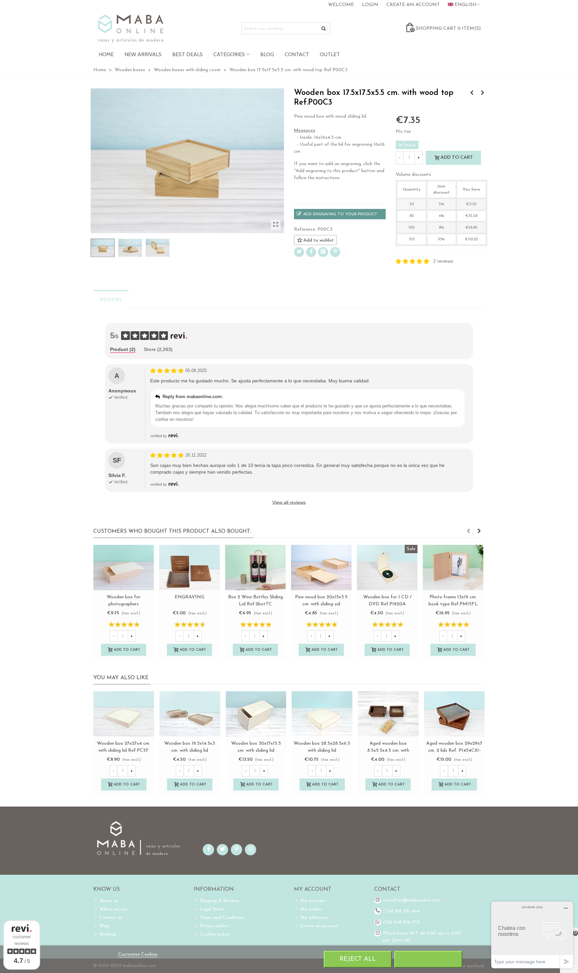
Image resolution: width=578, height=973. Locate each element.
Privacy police (214, 926)
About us (108, 900)
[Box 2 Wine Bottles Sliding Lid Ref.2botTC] (255, 567)
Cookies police (214, 934)
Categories (229, 54)
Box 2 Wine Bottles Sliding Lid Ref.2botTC (255, 601)
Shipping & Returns (219, 900)
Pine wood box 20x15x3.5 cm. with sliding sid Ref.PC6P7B (321, 604)
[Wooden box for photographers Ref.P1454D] (123, 567)
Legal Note (212, 909)
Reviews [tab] (111, 299)
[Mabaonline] (130, 28)
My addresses (314, 917)
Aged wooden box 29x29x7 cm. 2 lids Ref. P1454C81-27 (454, 750)
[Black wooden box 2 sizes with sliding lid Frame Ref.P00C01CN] (472, 93)
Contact (297, 54)
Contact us (110, 917)
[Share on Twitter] (299, 252)
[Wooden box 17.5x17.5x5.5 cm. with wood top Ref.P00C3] (276, 225)
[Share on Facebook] (311, 252)
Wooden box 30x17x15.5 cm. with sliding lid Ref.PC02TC (256, 750)
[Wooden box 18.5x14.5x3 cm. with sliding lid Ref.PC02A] (190, 714)
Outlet (330, 54)
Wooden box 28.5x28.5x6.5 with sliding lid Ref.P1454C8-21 (322, 750)
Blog (267, 54)
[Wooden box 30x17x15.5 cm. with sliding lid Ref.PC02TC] (255, 714)
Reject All (358, 959)
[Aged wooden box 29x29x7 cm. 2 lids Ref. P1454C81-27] (454, 714)
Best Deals (187, 54)
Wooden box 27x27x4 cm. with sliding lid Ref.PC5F (123, 747)
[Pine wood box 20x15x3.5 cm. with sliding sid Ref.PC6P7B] (321, 567)
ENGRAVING (189, 597)
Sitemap (107, 934)
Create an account (319, 926)
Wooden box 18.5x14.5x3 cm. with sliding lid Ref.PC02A (189, 750)
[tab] (122, 349)
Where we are (113, 909)
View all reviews (289, 502)
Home (106, 54)
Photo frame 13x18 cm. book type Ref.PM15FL (453, 601)
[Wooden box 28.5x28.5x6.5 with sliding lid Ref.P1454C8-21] (322, 714)
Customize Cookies (138, 954)
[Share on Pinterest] (335, 252)
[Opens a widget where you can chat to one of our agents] (532, 935)
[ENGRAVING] (189, 567)
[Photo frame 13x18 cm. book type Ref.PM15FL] (453, 567)
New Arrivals (143, 54)
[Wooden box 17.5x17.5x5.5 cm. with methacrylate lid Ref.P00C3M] (482, 93)
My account (312, 900)
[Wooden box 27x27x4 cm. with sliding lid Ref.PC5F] (123, 714)
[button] (468, 531)
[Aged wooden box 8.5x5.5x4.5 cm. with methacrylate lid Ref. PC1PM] (388, 714)
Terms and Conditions (222, 917)
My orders (310, 909)
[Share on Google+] (323, 252)
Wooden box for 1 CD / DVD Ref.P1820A (387, 601)
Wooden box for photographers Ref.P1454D (123, 604)
